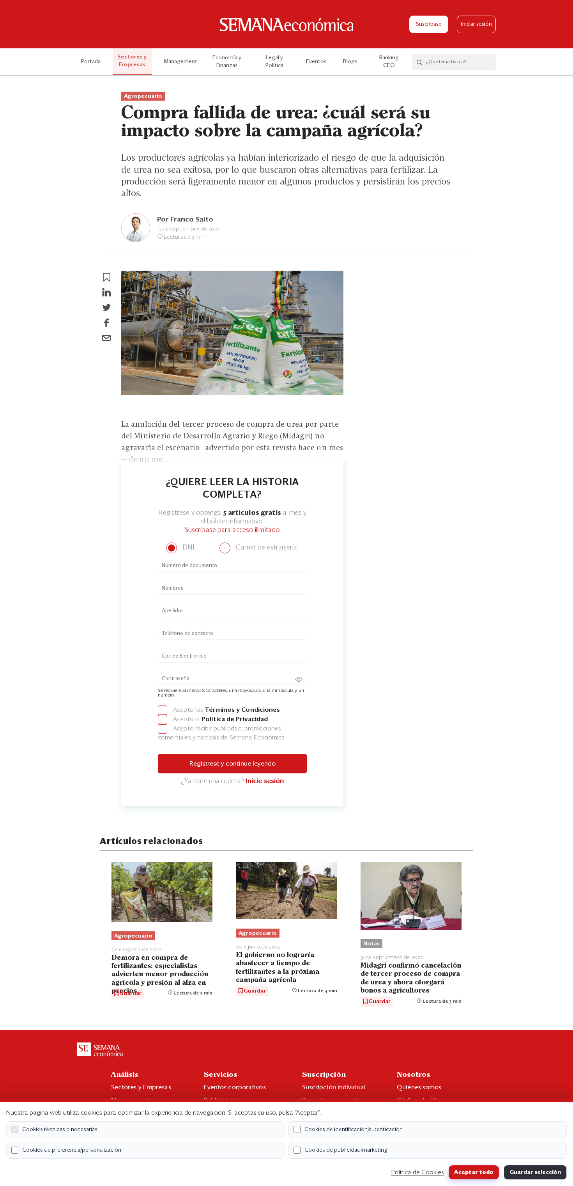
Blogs (350, 61)
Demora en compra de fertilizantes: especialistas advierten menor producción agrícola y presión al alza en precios (159, 975)
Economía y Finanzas (226, 61)
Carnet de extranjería (265, 547)
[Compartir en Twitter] (106, 307)
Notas (371, 944)
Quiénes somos (419, 1087)
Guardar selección (535, 1172)
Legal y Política (274, 61)
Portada (91, 61)
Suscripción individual (334, 1087)
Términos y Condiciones (242, 710)
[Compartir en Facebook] (106, 323)
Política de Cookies (417, 1172)
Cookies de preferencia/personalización (71, 1150)
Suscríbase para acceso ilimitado (232, 530)
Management (180, 61)
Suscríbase (429, 24)
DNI (187, 547)
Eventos (316, 61)
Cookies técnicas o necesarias (59, 1129)
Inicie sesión (265, 781)
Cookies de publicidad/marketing (345, 1150)
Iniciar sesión (476, 24)
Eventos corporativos (235, 1087)
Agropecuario (143, 96)
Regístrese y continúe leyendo (232, 764)
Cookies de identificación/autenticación (353, 1129)
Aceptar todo (473, 1172)
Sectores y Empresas (132, 60)
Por (185, 219)
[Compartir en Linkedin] (106, 292)
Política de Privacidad (235, 719)
